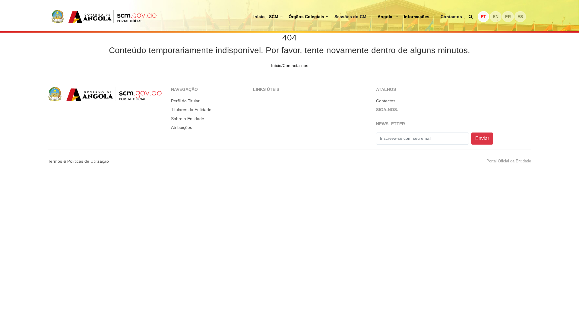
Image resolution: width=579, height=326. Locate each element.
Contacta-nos (295, 65)
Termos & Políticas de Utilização (78, 161)
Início (259, 16)
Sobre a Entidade (187, 118)
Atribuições (181, 127)
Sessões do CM (351, 16)
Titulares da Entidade (191, 109)
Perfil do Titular (185, 100)
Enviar (482, 138)
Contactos (451, 16)
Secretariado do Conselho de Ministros (104, 16)
